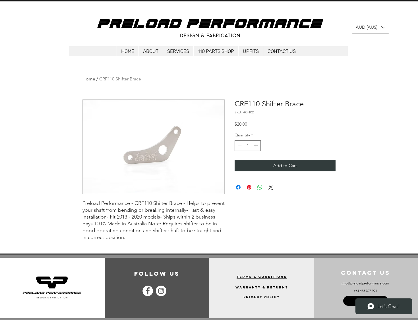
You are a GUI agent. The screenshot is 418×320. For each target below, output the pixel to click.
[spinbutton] (248, 146)
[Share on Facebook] (238, 187)
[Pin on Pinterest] (249, 187)
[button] (370, 27)
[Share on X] (270, 187)
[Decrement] (239, 146)
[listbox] (370, 27)
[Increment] (256, 146)
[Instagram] (161, 291)
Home (88, 79)
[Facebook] (147, 291)
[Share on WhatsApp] (259, 187)
